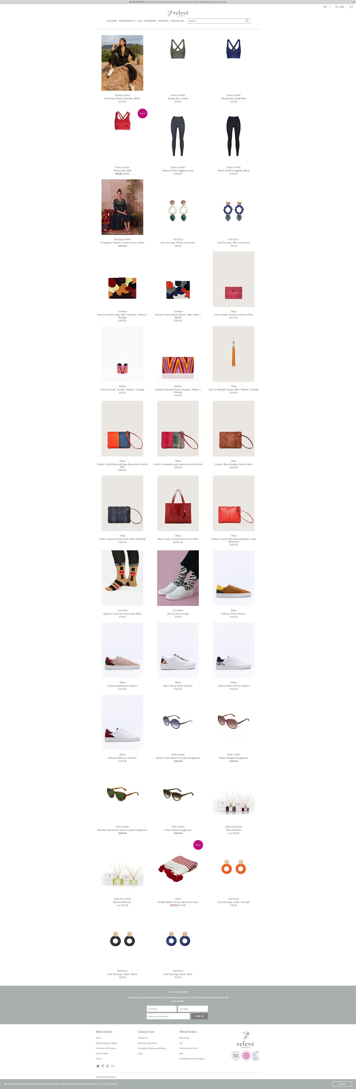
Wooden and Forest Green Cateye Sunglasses (122, 794)
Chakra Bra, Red (122, 135)
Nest (181, 1053)
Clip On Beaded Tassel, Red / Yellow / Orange (233, 354)
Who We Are (177, 21)
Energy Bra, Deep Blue (233, 63)
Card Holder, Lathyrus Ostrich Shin (233, 279)
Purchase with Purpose (106, 1048)
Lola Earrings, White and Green (178, 207)
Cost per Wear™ (102, 1053)
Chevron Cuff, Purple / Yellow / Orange (122, 354)
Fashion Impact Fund (188, 1048)
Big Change (184, 1038)
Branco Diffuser (122, 866)
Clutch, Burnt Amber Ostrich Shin (233, 428)
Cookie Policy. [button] (110, 1084)
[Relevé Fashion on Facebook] (103, 1066)
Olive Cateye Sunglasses (178, 794)
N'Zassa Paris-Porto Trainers (233, 650)
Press (98, 1059)
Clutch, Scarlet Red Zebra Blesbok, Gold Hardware (233, 503)
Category (111, 21)
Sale (140, 21)
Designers (150, 21)
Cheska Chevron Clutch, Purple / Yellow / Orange (178, 354)
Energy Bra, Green (178, 63)
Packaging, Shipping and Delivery (152, 1048)
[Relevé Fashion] (178, 13)
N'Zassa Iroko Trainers (233, 578)
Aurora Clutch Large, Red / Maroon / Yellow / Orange (122, 279)
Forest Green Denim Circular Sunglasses (178, 722)
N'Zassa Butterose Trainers (122, 650)
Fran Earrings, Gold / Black (122, 938)
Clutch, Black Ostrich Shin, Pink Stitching (122, 503)
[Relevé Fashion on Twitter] (98, 1066)
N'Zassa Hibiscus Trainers (122, 722)
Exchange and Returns (147, 1043)
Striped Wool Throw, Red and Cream (178, 866)
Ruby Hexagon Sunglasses (233, 722)
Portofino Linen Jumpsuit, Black (122, 63)
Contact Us (142, 1038)
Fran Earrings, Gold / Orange (233, 866)
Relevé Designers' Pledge (106, 1043)
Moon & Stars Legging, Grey (178, 135)
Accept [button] (342, 1084)
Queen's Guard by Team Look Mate (122, 578)
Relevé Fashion (109, 1077)
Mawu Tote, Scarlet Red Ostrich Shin (178, 503)
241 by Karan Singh (178, 578)
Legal (140, 1053)
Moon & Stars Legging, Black (233, 135)
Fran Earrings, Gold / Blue (178, 938)
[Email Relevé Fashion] (112, 1066)
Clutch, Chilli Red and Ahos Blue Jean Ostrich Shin (122, 428)
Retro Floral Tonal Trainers (178, 650)
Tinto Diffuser (233, 794)
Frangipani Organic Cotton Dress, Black (122, 207)
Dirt (180, 1043)
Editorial (163, 21)
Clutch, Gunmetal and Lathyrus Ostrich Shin (178, 428)
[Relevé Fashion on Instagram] (108, 1066)
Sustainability (127, 21)
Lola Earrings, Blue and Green (233, 207)
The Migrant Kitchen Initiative (192, 1059)
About (98, 1038)
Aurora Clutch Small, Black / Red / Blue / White (178, 279)
